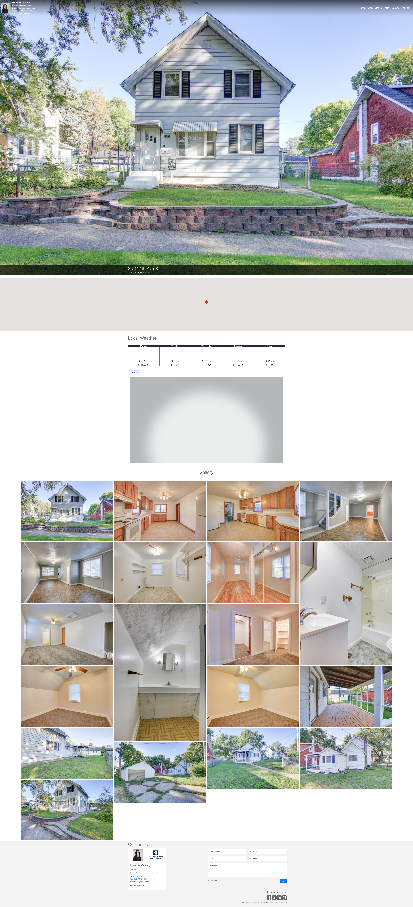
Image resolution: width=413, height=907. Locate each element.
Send (283, 881)
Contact (405, 7)
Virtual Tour (381, 7)
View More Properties (21, 13)
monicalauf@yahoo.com (22, 11)
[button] (5, 137)
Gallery (394, 7)
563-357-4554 (25, 6)
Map (370, 7)
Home (362, 7)
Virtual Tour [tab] (134, 373)
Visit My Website (137, 885)
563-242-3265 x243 (26, 8)
